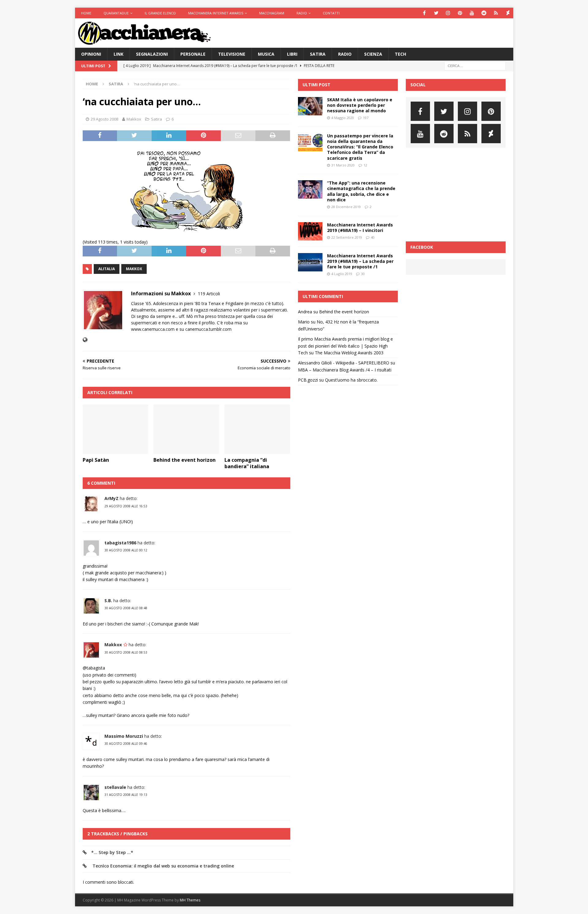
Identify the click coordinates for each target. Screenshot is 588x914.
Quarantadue (116, 13)
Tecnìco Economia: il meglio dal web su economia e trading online (162, 866)
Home (86, 13)
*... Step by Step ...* (112, 852)
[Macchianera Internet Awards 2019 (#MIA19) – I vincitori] (310, 231)
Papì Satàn (96, 460)
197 (365, 117)
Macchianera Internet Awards (215, 13)
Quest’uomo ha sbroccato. (351, 380)
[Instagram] (448, 13)
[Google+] (496, 13)
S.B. (108, 600)
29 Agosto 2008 (104, 119)
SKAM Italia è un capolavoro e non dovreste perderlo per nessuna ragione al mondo (359, 105)
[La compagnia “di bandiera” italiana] (257, 429)
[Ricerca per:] (475, 66)
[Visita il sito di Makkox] (85, 340)
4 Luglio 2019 (341, 273)
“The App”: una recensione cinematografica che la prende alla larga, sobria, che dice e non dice (361, 191)
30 (363, 273)
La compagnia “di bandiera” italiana (246, 463)
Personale (192, 54)
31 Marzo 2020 (343, 165)
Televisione (231, 54)
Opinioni (91, 54)
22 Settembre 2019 (346, 237)
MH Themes (190, 900)
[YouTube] (472, 13)
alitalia (106, 268)
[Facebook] (424, 13)
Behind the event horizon (184, 460)
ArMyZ (111, 498)
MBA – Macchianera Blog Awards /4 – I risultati (344, 370)
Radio (301, 13)
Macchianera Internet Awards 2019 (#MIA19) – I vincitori (360, 227)
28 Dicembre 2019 (346, 206)
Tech (400, 54)
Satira (318, 54)
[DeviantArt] (508, 13)
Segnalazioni (152, 54)
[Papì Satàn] (116, 429)
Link (118, 54)
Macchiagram (271, 13)
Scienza (373, 54)
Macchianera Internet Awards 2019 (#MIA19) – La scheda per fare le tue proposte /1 (360, 261)
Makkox (133, 119)
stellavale (115, 787)
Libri (292, 54)
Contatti (331, 13)
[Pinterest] (460, 13)
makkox (134, 268)
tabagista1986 (120, 543)
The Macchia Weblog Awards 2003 (349, 353)
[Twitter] (436, 13)
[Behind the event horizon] (186, 429)
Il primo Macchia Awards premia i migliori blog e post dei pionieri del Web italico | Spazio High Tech (345, 346)
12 (365, 165)
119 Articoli (209, 294)
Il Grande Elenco (160, 13)
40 (373, 237)
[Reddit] (484, 13)
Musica (266, 54)
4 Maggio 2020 (342, 117)
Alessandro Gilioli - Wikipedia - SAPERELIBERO (343, 363)
